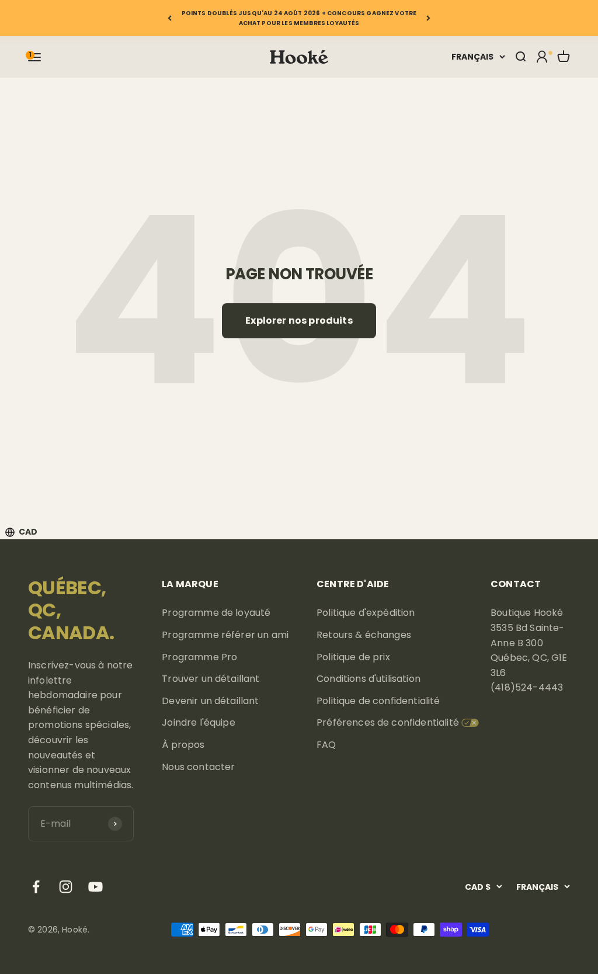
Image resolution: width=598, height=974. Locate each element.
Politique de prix (353, 657)
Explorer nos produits (298, 320)
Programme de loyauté (216, 612)
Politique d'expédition (366, 612)
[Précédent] (170, 18)
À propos (183, 744)
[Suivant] (428, 18)
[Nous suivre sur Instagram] (66, 887)
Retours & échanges (364, 635)
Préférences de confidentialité (388, 722)
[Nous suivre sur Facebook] (36, 887)
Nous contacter (198, 767)
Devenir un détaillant (210, 701)
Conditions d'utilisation (368, 678)
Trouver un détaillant (210, 678)
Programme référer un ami (225, 635)
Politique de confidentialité (378, 701)
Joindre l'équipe (198, 722)
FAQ (326, 744)
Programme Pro (199, 657)
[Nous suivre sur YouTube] (95, 887)
